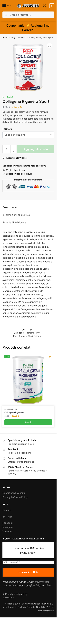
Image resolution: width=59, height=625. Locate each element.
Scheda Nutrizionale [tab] (14, 222)
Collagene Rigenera (14, 412)
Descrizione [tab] (9, 207)
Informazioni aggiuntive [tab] (16, 214)
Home (5, 37)
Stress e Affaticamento (30, 336)
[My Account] (45, 6)
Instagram (7, 527)
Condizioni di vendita (13, 492)
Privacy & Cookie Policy (15, 497)
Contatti (6, 510)
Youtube (6, 531)
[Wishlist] (50, 357)
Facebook (7, 522)
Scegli (28, 422)
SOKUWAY (8, 597)
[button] (51, 5)
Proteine (22, 37)
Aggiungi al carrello (36, 149)
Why (13, 37)
